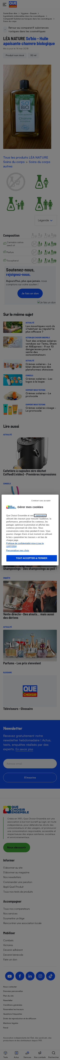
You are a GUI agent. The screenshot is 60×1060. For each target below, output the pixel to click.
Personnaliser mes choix (17, 550)
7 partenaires (40, 515)
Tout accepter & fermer (31, 558)
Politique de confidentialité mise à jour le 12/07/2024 (25, 545)
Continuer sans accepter (41, 501)
